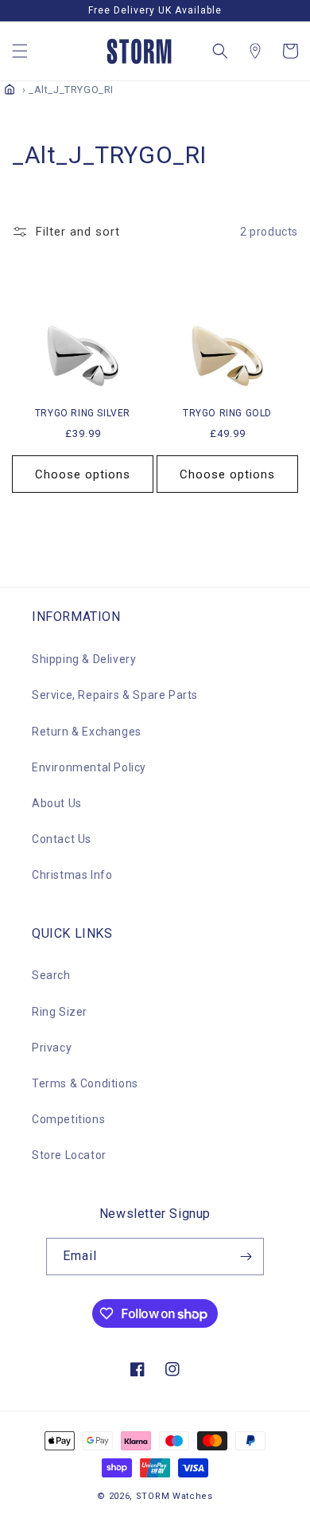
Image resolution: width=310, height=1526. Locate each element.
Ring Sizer (59, 1011)
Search (51, 975)
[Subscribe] (245, 1256)
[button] (19, 50)
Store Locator (69, 1155)
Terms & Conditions (85, 1083)
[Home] (9, 89)
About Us (57, 803)
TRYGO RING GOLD (227, 413)
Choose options (82, 474)
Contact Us (61, 839)
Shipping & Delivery (84, 659)
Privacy (52, 1047)
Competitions (68, 1119)
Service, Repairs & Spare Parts (115, 695)
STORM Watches (174, 1496)
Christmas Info (72, 874)
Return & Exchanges (86, 731)
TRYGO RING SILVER (82, 413)
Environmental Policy (89, 767)
